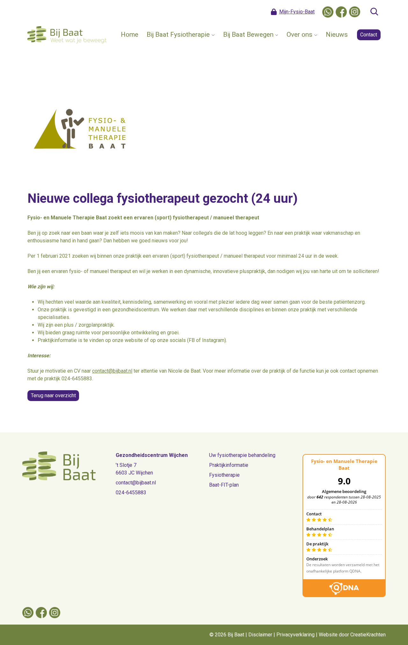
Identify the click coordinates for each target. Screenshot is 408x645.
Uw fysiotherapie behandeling (242, 455)
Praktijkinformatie (228, 465)
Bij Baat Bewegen (248, 34)
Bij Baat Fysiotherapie (178, 34)
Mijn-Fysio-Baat (297, 12)
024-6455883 (131, 492)
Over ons (299, 34)
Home (129, 34)
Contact (368, 35)
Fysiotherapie (224, 475)
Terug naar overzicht (53, 395)
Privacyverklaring (295, 635)
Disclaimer (260, 635)
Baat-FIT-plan (224, 485)
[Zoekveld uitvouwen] (374, 12)
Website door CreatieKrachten (352, 635)
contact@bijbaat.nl (112, 371)
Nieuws (337, 34)
